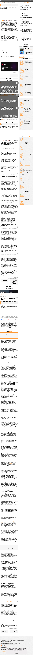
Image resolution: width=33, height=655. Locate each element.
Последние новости (26, 2)
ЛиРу (4, 645)
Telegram (2, 645)
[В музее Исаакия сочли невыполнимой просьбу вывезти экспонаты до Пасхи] (22, 84)
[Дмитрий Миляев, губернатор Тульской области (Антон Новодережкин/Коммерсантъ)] (9, 227)
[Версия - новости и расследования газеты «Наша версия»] (2, 1)
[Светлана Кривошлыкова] (9, 39)
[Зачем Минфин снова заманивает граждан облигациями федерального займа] (22, 102)
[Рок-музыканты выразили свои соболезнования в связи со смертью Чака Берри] (22, 92)
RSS (1, 645)
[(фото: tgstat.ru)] (9, 601)
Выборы (10, 331)
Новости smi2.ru (2, 294)
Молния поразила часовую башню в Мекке (13, 291)
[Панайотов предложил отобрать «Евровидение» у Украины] (22, 62)
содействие (10, 463)
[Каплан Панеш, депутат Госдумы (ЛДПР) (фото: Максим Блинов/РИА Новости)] (9, 253)
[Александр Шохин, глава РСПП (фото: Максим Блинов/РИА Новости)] (9, 173)
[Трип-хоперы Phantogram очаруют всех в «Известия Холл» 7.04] (22, 77)
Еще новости (26, 44)
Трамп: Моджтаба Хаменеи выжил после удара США (4, 291)
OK (16, 653)
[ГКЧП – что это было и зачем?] (22, 191)
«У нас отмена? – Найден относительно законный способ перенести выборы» (9, 521)
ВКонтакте (3, 645)
